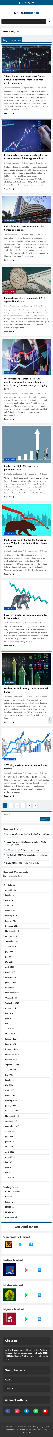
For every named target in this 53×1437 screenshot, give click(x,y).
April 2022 (9, 1152)
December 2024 (11, 987)
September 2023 (12, 1064)
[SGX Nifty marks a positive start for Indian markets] (26, 745)
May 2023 (9, 1085)
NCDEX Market (11, 1207)
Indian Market (9, 70)
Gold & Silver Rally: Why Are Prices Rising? (23, 849)
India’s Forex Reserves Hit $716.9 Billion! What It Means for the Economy (27, 835)
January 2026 (10, 921)
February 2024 (11, 1039)
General (8, 1196)
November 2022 (12, 1116)
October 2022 (11, 1121)
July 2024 (9, 1013)
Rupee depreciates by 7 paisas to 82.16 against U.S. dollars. (24, 299)
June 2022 (9, 1141)
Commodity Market (12, 1191)
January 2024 (10, 1044)
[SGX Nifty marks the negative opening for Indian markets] (26, 596)
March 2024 (10, 1033)
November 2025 (12, 931)
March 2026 (10, 910)
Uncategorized (11, 1217)
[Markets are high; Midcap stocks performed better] (26, 444)
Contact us (9, 1388)
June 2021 (9, 1167)
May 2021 (9, 1172)
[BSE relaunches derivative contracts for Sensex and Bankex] (26, 209)
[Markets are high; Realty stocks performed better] (26, 669)
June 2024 (9, 1018)
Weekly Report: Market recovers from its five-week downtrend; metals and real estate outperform (25, 80)
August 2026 (10, 890)
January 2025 (10, 982)
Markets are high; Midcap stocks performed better (21, 467)
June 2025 (9, 956)
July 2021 (9, 1162)
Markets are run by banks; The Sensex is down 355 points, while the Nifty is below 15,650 (25, 543)
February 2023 (11, 1100)
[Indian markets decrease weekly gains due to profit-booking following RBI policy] (26, 136)
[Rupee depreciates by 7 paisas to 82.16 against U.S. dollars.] (26, 281)
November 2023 (12, 1054)
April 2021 (9, 1177)
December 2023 (11, 1049)
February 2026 (11, 915)
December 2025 (11, 926)
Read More (8, 113)
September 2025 (12, 941)
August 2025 (10, 946)
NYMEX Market (9, 292)
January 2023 (10, 1105)
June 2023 (9, 1080)
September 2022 (12, 1126)
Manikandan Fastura (14, 474)
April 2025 (9, 967)
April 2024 (9, 1028)
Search (6, 814)
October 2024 (11, 998)
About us (8, 1379)
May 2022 (9, 1146)
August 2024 (10, 1008)
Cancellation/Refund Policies (27, 1429)
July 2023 (9, 1075)
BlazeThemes (26, 1432)
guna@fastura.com (13, 87)
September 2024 (12, 1003)
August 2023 (10, 1069)
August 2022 (10, 1131)
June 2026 (9, 895)
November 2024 (12, 992)
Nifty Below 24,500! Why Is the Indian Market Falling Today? (26, 856)
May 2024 (9, 1023)
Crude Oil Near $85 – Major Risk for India (22, 863)
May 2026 (9, 900)
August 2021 (10, 1157)
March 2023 (10, 1095)
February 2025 (11, 977)
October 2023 (11, 1059)
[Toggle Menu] (43, 21)
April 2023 (9, 1090)
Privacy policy (38, 1426)
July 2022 (9, 1136)
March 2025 (10, 972)
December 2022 (11, 1110)
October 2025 (11, 936)
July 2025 (9, 951)
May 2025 (9, 962)
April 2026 (9, 905)
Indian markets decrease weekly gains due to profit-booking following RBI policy (26, 156)
